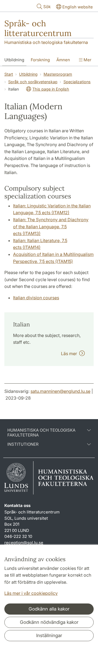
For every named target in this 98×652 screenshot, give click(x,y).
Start (8, 74)
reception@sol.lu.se (23, 542)
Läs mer (70, 353)
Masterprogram (58, 74)
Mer (86, 59)
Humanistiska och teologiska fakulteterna (46, 42)
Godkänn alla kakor (49, 609)
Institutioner (23, 444)
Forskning (40, 59)
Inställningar (49, 635)
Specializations (77, 81)
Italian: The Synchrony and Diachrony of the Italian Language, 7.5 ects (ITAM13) (50, 226)
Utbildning (14, 59)
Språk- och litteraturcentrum (38, 28)
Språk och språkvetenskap (32, 81)
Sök (47, 6)
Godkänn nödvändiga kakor (49, 622)
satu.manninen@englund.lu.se (60, 391)
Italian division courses (36, 297)
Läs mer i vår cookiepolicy (31, 593)
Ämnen (63, 59)
